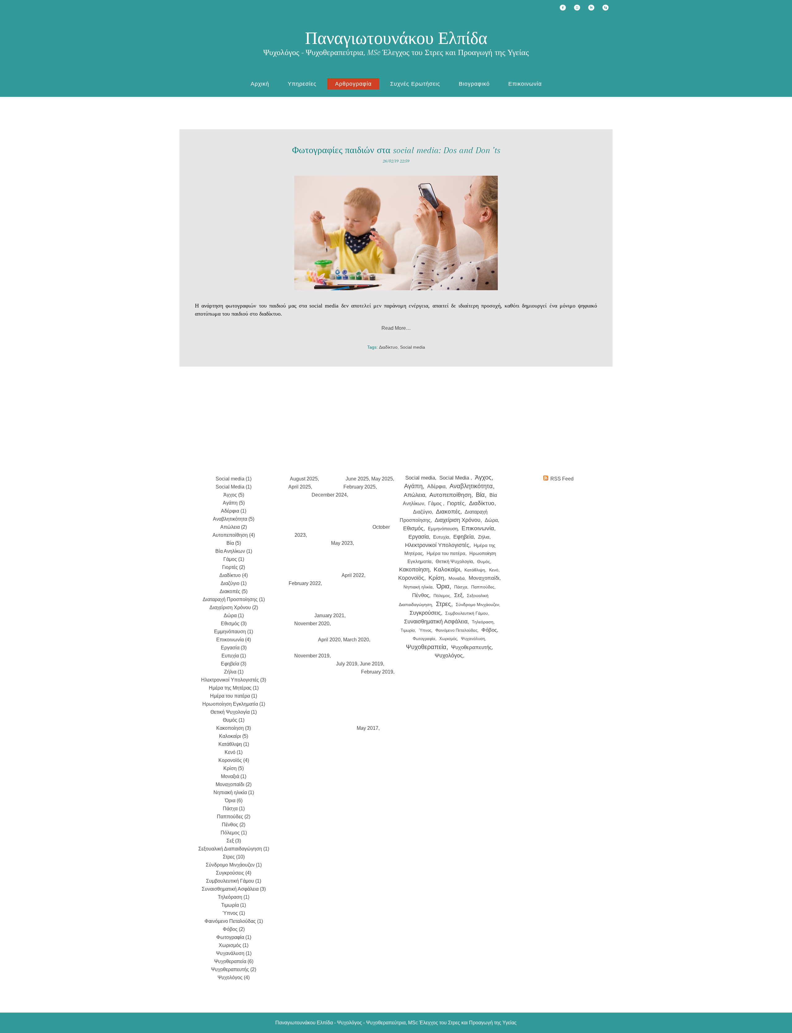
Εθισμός (413, 528)
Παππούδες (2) (233, 816)
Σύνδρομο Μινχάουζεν (477, 604)
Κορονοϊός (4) (233, 760)
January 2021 (329, 615)
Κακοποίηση (414, 569)
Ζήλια (483, 537)
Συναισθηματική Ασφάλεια (435, 621)
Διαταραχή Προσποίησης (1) (234, 599)
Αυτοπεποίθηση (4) (234, 535)
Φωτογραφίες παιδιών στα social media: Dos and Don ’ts (396, 150)
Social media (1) (234, 478)
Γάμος (435, 503)
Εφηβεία (463, 536)
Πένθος (420, 595)
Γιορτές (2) (233, 567)
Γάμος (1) (233, 559)
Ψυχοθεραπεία (426, 646)
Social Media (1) (234, 486)
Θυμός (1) (233, 720)
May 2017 (367, 728)
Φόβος (489, 630)
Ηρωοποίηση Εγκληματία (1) (233, 704)
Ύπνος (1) (233, 913)
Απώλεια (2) (233, 527)
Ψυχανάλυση (473, 638)
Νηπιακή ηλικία (418, 586)
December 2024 (329, 494)
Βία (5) (233, 543)
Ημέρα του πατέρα (446, 553)
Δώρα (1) (234, 615)
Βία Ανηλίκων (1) (233, 551)
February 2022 (305, 583)
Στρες (443, 603)
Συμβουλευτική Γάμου (466, 613)
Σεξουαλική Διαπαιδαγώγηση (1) (233, 848)
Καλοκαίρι (447, 569)
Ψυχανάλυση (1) (234, 953)
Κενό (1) (234, 752)
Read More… (396, 328)
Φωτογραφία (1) (233, 937)
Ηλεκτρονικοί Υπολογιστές (437, 545)
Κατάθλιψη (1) (233, 744)
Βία (480, 494)
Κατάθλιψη (474, 569)
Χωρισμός (448, 638)
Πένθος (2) (233, 824)
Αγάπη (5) (234, 503)
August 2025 (304, 478)
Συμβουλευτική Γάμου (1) (233, 881)
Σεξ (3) (233, 840)
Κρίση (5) (233, 768)
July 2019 (346, 663)
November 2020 (311, 623)
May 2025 (382, 478)
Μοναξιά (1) (233, 776)
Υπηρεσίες (302, 83)
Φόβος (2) (234, 929)
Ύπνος (425, 630)
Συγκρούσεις (425, 612)
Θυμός (483, 561)
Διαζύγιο (422, 511)
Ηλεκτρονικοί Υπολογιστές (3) (233, 679)
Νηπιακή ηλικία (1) (233, 792)
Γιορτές (456, 503)
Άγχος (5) (233, 494)
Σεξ (458, 595)
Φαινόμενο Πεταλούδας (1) (233, 921)
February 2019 (377, 671)
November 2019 (311, 655)
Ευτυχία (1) (234, 655)
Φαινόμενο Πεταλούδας (456, 630)
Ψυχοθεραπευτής (471, 647)
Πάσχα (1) (234, 808)
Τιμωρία (408, 630)
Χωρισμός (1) (233, 945)
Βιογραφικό (474, 83)
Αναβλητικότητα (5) (233, 519)
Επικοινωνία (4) (233, 639)
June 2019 (371, 663)
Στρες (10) (234, 856)
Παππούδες (482, 587)
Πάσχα (460, 586)
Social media (412, 347)
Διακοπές (448, 511)
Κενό (493, 569)
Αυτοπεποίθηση (450, 495)
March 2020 (356, 639)
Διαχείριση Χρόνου (457, 520)
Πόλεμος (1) (234, 832)
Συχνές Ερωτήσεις (415, 83)
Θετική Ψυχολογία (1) (233, 712)
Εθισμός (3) (234, 623)
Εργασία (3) (234, 647)
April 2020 (329, 639)
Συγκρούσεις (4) (233, 873)
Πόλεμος (441, 595)
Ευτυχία (441, 537)
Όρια (443, 586)
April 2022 (353, 575)
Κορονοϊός (411, 578)
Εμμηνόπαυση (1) (233, 631)
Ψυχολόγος (449, 655)
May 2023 (342, 543)
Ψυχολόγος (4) (233, 977)
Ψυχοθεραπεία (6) (233, 961)
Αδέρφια (436, 486)
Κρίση (436, 578)
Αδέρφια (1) (233, 511)
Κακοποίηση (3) (233, 728)
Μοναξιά (457, 578)
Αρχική (260, 83)
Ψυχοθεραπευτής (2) (233, 969)
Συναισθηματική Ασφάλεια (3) (234, 889)
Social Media (455, 478)
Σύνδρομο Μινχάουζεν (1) (234, 864)
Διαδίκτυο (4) (233, 575)
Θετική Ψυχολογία (454, 561)
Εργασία (418, 536)
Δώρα (491, 520)
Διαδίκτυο (388, 347)
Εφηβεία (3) (233, 663)
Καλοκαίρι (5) (233, 736)
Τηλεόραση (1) (233, 897)
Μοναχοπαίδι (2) (234, 784)
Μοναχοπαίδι (484, 578)
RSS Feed (562, 478)
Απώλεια (414, 495)
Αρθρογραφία (353, 83)
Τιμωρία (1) (233, 905)
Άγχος (483, 477)
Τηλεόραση (482, 622)
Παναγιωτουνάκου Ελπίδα (396, 38)
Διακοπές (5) (234, 591)
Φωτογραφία (424, 638)
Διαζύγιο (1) (234, 583)
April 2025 (299, 486)
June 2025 (357, 478)
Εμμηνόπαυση (443, 528)
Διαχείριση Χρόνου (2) (233, 607)
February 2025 (359, 486)
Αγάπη (413, 486)
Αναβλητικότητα (471, 486)
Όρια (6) (234, 800)
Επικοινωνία (525, 83)
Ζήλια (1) (233, 671)
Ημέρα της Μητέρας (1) (234, 688)
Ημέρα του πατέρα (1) (233, 696)
